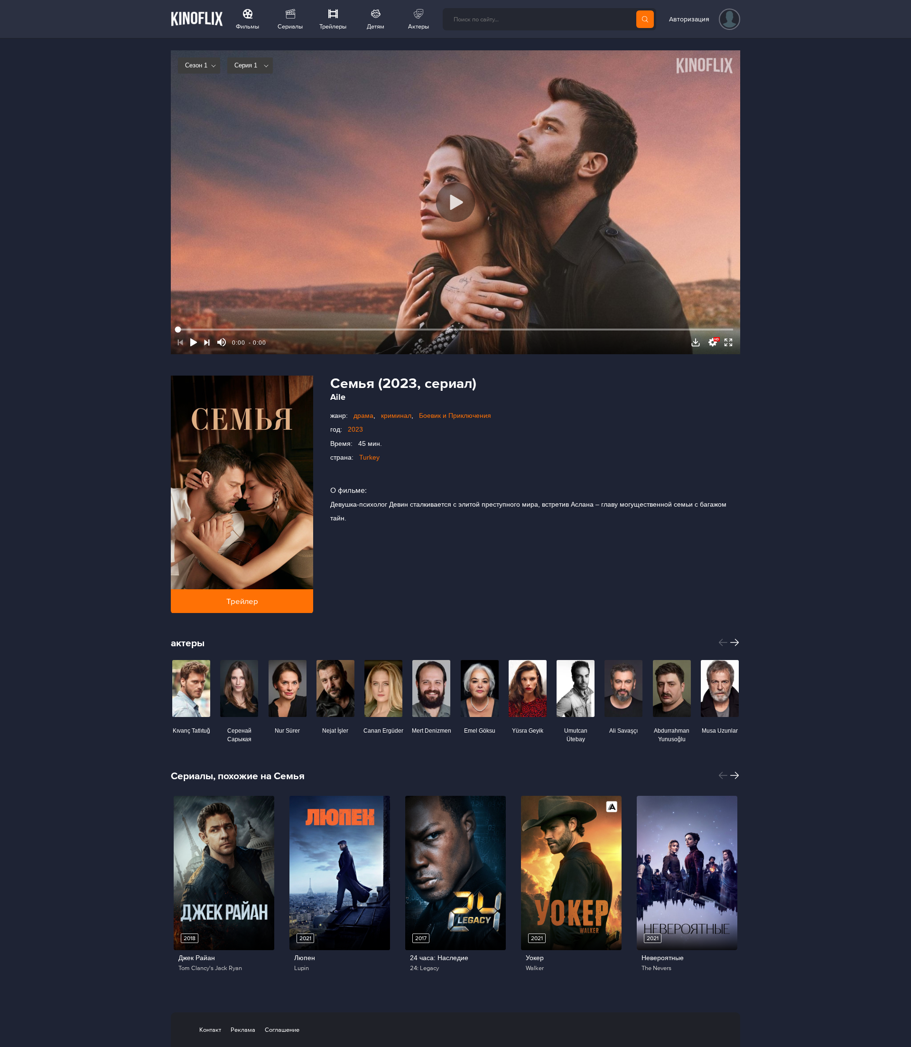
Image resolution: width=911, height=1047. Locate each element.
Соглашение (282, 1029)
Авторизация (689, 19)
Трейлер (242, 601)
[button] (723, 642)
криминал (396, 415)
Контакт (210, 1029)
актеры (188, 643)
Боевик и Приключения (455, 415)
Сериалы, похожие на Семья (238, 776)
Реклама (243, 1029)
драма (363, 415)
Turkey (369, 457)
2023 (355, 429)
